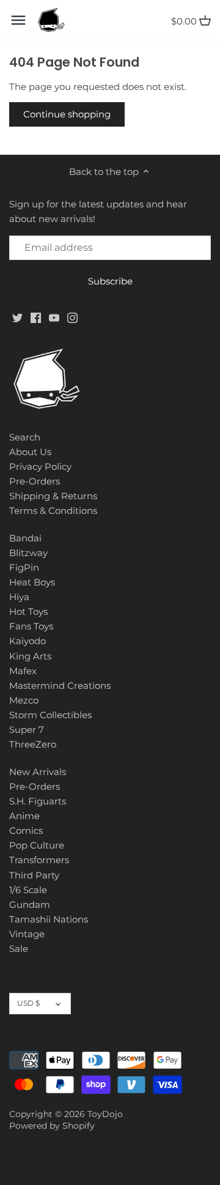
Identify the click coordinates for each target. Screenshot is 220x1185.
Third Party (34, 875)
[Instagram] (72, 317)
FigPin (24, 567)
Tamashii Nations (48, 919)
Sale (18, 948)
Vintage (27, 934)
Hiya (19, 597)
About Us (30, 452)
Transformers (39, 860)
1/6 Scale (28, 890)
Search (24, 437)
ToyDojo (105, 1114)
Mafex (23, 671)
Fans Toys (31, 626)
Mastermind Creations (60, 685)
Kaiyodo (27, 641)
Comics (26, 830)
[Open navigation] (18, 20)
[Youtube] (54, 317)
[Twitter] (17, 317)
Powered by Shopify (52, 1126)
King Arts (30, 656)
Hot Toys (28, 611)
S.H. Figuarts (37, 801)
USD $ (28, 1003)
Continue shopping (67, 114)
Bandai (25, 538)
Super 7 (26, 729)
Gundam (29, 904)
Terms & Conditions (53, 510)
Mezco (23, 700)
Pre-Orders (34, 481)
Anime (24, 816)
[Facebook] (36, 317)
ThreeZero (32, 744)
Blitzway (28, 553)
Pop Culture (36, 845)
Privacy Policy (40, 466)
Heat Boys (32, 582)
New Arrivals (37, 772)
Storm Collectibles (50, 715)
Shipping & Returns (53, 496)
